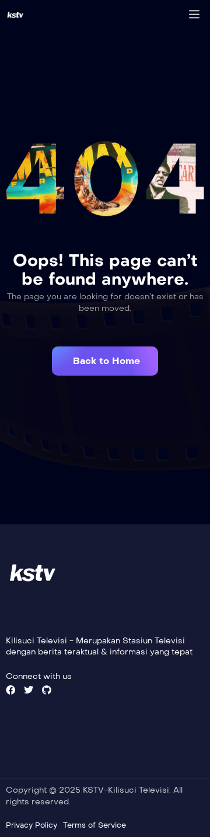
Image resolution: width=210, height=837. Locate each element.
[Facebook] (10, 690)
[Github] (46, 690)
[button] (105, 361)
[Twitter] (28, 690)
